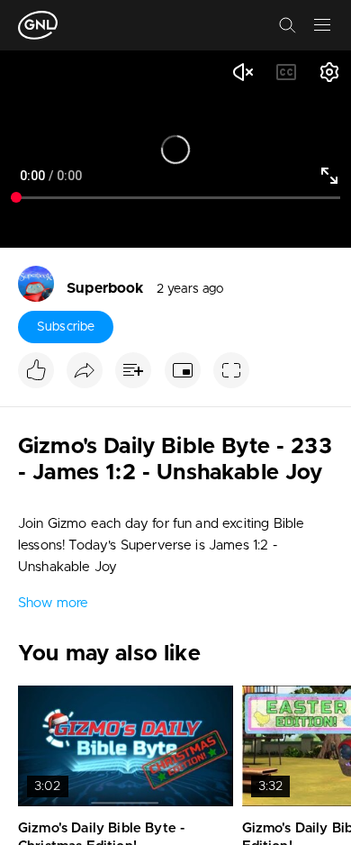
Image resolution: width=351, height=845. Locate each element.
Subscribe (65, 327)
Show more (53, 603)
